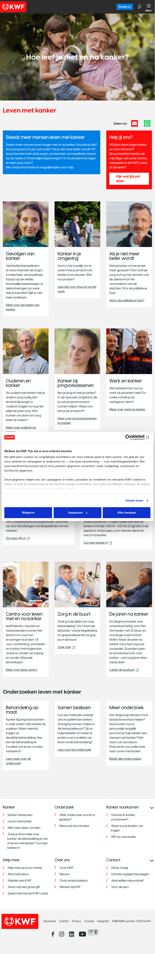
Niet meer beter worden (24, 828)
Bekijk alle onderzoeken (125, 759)
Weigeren (28, 512)
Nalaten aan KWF (20, 880)
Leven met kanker (20, 821)
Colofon (64, 921)
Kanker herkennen (20, 815)
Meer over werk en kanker (127, 409)
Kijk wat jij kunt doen (128, 178)
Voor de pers (120, 887)
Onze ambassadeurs (73, 880)
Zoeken (137, 7)
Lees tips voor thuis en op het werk (77, 289)
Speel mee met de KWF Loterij (28, 893)
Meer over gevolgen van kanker (22, 307)
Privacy (76, 921)
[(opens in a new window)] (94, 932)
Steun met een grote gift (24, 887)
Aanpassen (75, 512)
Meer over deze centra (21, 670)
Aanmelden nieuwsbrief (127, 880)
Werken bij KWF (70, 887)
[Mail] (134, 123)
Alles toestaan (126, 512)
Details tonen (134, 500)
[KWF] (23, 6)
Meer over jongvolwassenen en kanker (77, 421)
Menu (149, 7)
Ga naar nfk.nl (15, 538)
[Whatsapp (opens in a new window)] (147, 123)
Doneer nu (125, 6)
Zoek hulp (64, 647)
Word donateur (18, 874)
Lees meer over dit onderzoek (18, 761)
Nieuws (64, 874)
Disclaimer (49, 921)
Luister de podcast (121, 670)
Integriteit (103, 921)
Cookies (89, 921)
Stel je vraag (119, 868)
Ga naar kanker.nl (95, 542)
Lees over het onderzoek (74, 750)
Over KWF (66, 868)
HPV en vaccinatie (123, 837)
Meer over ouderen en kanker (21, 430)
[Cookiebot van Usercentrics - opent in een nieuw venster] (133, 437)
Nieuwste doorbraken (74, 826)
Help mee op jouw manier (25, 868)
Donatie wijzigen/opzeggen (130, 874)
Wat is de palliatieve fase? (126, 300)
